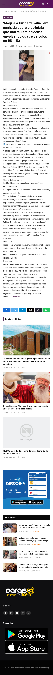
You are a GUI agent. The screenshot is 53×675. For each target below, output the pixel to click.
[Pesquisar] (43, 4)
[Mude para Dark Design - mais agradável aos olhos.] (47, 4)
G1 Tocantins (14, 297)
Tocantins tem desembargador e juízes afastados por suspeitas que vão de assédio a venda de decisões (26, 361)
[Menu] (4, 4)
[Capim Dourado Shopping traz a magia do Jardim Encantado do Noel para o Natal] (26, 387)
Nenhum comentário (25, 46)
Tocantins (8, 17)
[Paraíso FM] (26, 4)
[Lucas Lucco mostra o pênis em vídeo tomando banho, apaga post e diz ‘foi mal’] (10, 554)
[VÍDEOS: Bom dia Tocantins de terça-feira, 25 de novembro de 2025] (26, 432)
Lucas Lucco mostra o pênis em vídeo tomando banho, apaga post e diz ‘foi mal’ (34, 554)
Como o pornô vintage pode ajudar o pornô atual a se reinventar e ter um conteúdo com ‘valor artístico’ (34, 567)
